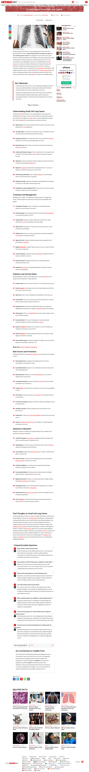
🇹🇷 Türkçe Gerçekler (27, 770)
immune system (20, 460)
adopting (39, 254)
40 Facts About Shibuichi (52, 728)
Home (35, 6)
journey (45, 530)
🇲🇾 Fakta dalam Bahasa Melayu (29, 767)
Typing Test (59, 97)
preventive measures (32, 354)
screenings (38, 308)
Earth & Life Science (30, 5)
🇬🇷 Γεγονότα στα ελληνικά (64, 763)
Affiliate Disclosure (35, 758)
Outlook (21, 499)
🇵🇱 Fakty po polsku (59, 767)
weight (31, 163)
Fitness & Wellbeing (43, 5)
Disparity (22, 288)
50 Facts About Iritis (68, 33)
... (88, 5)
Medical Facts (49, 20)
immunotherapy (49, 213)
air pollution (38, 395)
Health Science (51, 6)
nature (31, 118)
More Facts (25, 760)
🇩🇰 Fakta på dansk (53, 761)
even (25, 127)
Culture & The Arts (21, 5)
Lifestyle (67, 5)
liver (20, 147)
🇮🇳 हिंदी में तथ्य (25, 765)
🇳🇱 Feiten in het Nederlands (45, 767)
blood (51, 445)
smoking (51, 138)
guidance (46, 535)
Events (36, 5)
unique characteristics (46, 70)
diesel (41, 381)
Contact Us (61, 756)
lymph (34, 154)
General (50, 5)
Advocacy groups (30, 492)
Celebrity (8, 5)
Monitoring (23, 247)
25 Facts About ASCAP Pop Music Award (36, 728)
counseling (26, 242)
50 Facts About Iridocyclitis (66, 44)
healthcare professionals (19, 526)
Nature (85, 5)
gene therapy (34, 451)
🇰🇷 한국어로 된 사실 (64, 765)
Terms (49, 758)
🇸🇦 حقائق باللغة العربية (50, 763)
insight (46, 276)
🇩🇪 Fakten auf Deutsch (35, 760)
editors (30, 662)
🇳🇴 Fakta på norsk (26, 763)
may (24, 222)
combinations (33, 488)
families (41, 322)
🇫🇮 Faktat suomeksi (38, 763)
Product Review (52, 756)
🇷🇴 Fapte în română (26, 768)
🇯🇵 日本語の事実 (53, 765)
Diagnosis (23, 167)
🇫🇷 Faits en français (48, 760)
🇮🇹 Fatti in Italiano (26, 761)
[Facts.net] (9, 2)
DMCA (43, 758)
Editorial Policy (32, 756)
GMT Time (59, 94)
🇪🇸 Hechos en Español (61, 760)
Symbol (58, 90)
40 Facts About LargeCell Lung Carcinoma (49, 708)
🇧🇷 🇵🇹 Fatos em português (39, 761)
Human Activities (61, 5)
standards (37, 660)
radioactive (39, 374)
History (54, 5)
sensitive (39, 174)
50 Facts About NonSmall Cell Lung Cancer (35, 708)
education (28, 528)
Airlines (3, 5)
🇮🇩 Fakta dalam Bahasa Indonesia (38, 765)
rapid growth (33, 518)
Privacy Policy (57, 758)
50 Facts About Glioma (19, 747)
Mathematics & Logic (74, 5)
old (51, 295)
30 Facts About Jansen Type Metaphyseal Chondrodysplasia (68, 59)
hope (22, 433)
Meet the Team (42, 756)
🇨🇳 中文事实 (37, 770)
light (22, 120)
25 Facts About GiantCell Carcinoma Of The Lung (20, 707)
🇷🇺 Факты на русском (39, 768)
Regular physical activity (27, 422)
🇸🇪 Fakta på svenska (65, 761)
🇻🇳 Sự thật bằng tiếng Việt (54, 768)
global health (32, 313)
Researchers (30, 438)
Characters (13, 5)
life (16, 235)
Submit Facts (66, 758)
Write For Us (25, 758)
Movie (81, 5)
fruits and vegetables (35, 415)
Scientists (25, 267)
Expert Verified (56, 15)
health (32, 74)
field (31, 474)
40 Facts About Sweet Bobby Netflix (51, 748)
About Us (24, 756)
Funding (23, 326)
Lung (19, 114)
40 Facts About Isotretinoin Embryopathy (69, 53)
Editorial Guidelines (66, 15)
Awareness (22, 333)
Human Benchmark (61, 101)
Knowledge (20, 537)
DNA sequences (24, 481)
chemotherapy (40, 68)
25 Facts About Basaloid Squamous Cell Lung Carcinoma (68, 708)
